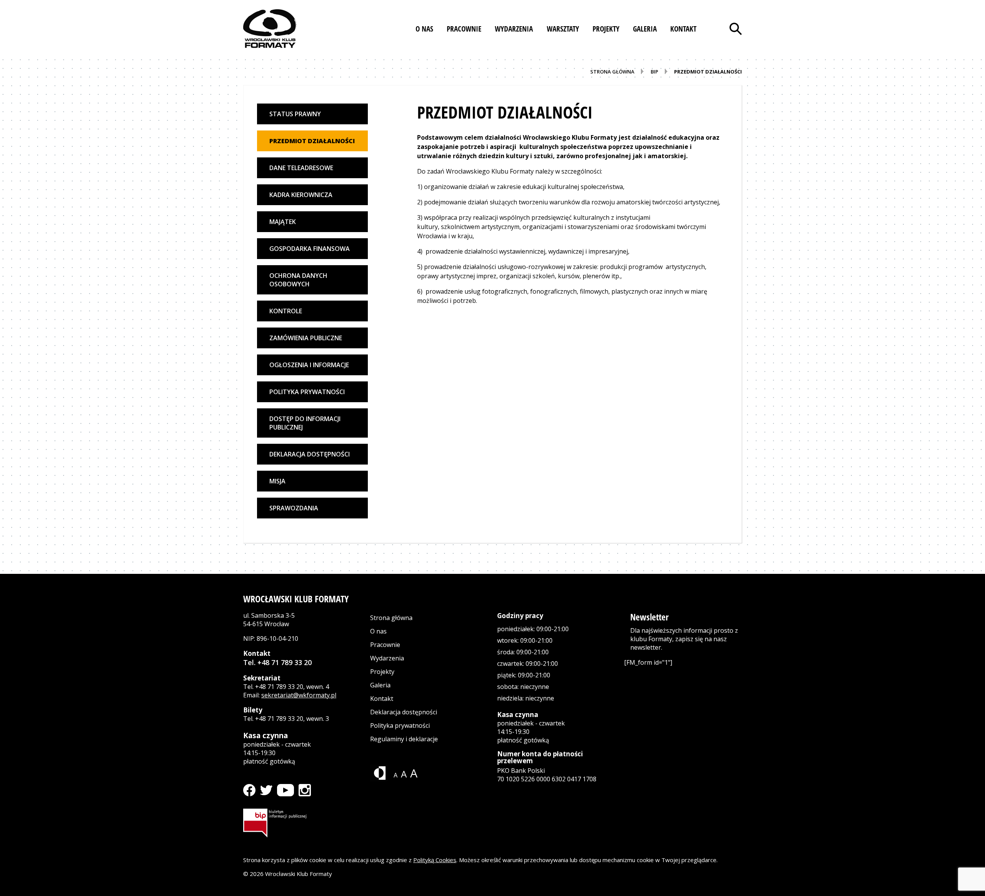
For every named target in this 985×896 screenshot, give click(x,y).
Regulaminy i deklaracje (404, 739)
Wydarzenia (387, 658)
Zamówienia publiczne (305, 338)
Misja (277, 481)
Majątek (282, 221)
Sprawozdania (293, 508)
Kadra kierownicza (300, 195)
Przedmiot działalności (312, 141)
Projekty (382, 671)
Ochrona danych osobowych (298, 279)
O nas (378, 631)
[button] (424, 29)
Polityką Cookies (434, 860)
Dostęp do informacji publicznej (305, 423)
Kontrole (285, 311)
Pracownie (385, 644)
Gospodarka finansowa (309, 248)
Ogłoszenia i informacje (309, 365)
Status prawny (295, 114)
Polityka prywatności (307, 392)
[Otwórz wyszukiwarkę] (736, 29)
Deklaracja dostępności (309, 454)
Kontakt (381, 698)
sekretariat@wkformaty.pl (298, 695)
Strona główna (391, 617)
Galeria (380, 685)
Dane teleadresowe (301, 168)
